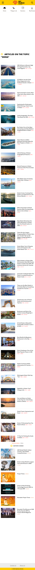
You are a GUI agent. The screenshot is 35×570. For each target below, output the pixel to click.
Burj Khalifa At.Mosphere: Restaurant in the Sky (24, 338)
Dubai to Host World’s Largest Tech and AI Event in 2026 (25, 462)
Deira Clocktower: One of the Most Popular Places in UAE (25, 351)
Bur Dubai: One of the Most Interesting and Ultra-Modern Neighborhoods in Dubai (25, 128)
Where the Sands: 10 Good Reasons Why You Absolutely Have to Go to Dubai (25, 209)
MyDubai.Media (16, 443)
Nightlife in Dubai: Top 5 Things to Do (24, 389)
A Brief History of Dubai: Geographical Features (24, 153)
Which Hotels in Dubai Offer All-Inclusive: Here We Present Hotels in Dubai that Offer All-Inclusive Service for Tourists (25, 263)
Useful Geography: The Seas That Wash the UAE (25, 116)
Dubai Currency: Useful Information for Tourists (24, 364)
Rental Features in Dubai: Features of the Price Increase (25, 166)
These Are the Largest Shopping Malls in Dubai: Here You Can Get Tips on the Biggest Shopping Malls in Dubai (25, 235)
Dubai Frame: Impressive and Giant (25, 412)
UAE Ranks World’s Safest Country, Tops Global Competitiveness (24, 451)
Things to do (14, 11)
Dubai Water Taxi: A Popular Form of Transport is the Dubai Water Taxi (25, 247)
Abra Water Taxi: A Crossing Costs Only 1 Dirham (24, 179)
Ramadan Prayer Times (23, 497)
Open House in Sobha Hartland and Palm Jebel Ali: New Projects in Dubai (25, 141)
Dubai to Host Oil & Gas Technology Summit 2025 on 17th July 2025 (25, 487)
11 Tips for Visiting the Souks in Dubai (25, 436)
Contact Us (13, 565)
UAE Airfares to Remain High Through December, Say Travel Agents (25, 66)
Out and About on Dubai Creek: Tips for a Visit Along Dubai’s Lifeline (24, 399)
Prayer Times (21, 474)
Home (4, 11)
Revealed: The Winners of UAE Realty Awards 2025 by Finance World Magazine (25, 511)
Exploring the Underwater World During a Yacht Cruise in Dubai (25, 106)
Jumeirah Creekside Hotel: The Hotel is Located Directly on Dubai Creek (25, 275)
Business (23, 11)
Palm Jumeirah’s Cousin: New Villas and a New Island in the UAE (25, 94)
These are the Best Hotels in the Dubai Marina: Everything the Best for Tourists (25, 287)
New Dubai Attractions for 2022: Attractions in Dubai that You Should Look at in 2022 (24, 223)
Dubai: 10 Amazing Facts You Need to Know (25, 423)
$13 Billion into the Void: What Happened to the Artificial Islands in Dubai (24, 81)
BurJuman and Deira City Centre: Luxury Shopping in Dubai (24, 313)
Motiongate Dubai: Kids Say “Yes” (24, 376)
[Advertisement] (17, 33)
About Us (22, 565)
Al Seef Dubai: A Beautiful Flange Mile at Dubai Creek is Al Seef (25, 324)
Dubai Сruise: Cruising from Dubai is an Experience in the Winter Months (25, 194)
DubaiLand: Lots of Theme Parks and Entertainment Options (24, 301)
